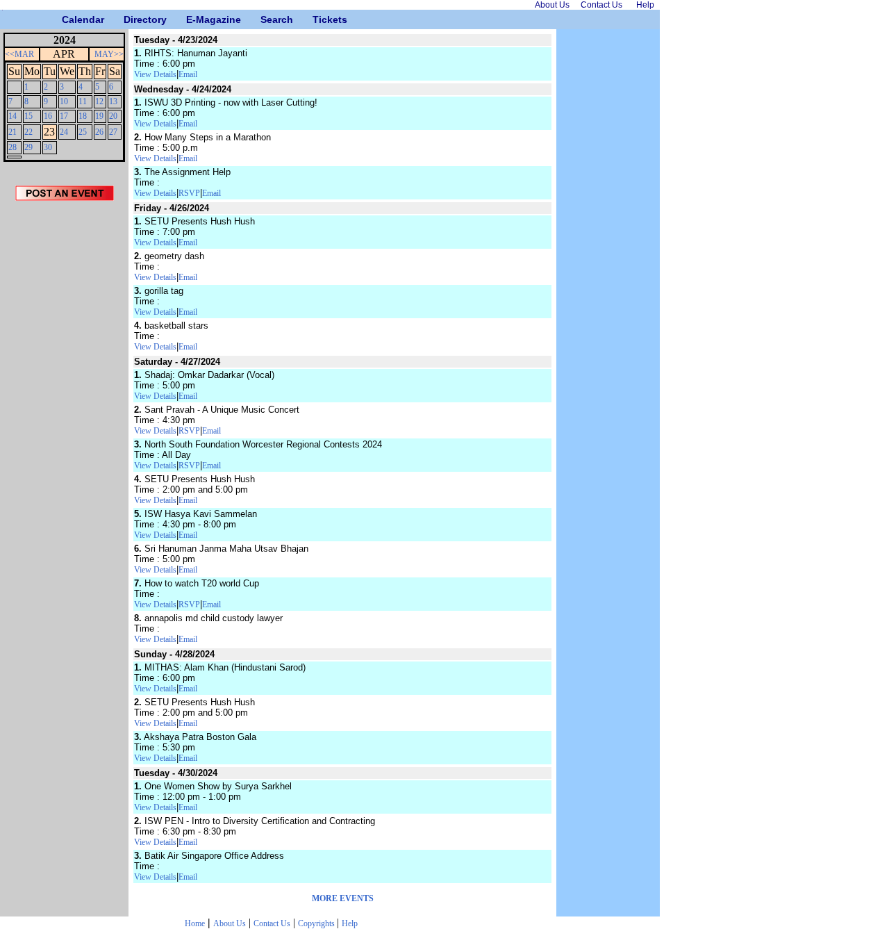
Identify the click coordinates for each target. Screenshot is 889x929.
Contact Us (272, 923)
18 (82, 116)
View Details (155, 74)
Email (187, 74)
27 (113, 132)
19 (99, 116)
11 (82, 101)
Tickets (318, 19)
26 (99, 132)
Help (350, 923)
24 (64, 132)
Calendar (67, 19)
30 (48, 147)
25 (82, 132)
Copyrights (317, 923)
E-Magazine (191, 19)
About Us (229, 923)
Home (195, 923)
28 (12, 147)
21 (12, 132)
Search (265, 19)
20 (113, 116)
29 (28, 147)
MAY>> (109, 54)
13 (113, 101)
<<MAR (19, 54)
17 (64, 116)
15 (28, 116)
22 (28, 132)
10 (64, 101)
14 (12, 116)
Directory (129, 19)
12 (99, 101)
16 (48, 116)
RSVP (189, 193)
